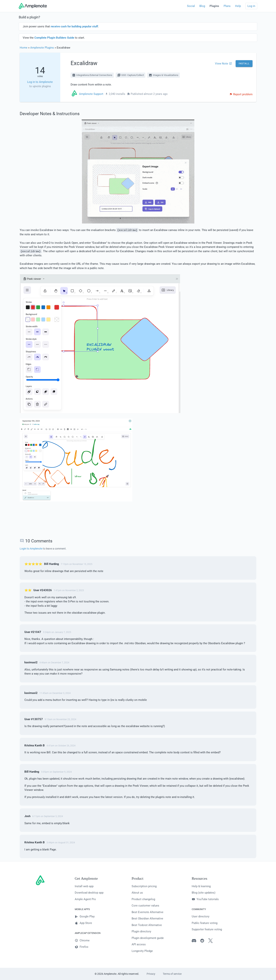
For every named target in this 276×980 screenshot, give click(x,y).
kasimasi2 (31, 662)
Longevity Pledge (142, 951)
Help (238, 6)
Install (244, 63)
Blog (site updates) (203, 892)
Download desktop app (89, 892)
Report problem (243, 94)
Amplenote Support (91, 94)
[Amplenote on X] (212, 941)
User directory (200, 916)
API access (139, 944)
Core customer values (145, 905)
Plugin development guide (148, 938)
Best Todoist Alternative (147, 925)
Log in (251, 6)
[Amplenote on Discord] (196, 941)
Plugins (214, 6)
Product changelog (143, 899)
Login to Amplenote (31, 548)
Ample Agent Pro (85, 899)
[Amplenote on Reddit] (204, 941)
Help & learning (201, 886)
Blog (202, 6)
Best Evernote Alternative (147, 912)
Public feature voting (204, 923)
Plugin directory (141, 931)
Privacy (151, 973)
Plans (227, 6)
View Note (221, 63)
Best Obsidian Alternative (147, 918)
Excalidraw (84, 63)
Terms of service (172, 973)
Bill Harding (51, 564)
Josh (27, 816)
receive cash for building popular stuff (74, 26)
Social (191, 6)
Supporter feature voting (207, 929)
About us (137, 892)
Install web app (84, 886)
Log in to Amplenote (40, 82)
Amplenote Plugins (42, 47)
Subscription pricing (144, 886)
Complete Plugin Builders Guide (54, 37)
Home (23, 47)
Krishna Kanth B (34, 745)
